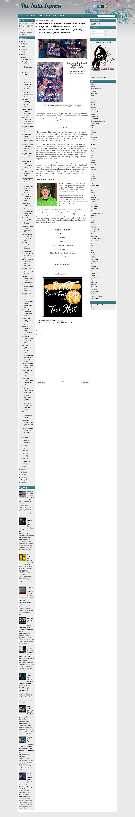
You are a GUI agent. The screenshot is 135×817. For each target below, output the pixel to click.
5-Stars (93, 86)
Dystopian (94, 137)
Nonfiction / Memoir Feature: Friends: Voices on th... (28, 213)
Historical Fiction (96, 172)
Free (92, 153)
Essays (93, 142)
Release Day (94, 231)
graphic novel (95, 162)
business (93, 107)
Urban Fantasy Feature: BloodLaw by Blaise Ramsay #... (27, 76)
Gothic (93, 160)
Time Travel (94, 278)
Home (21, 16)
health (92, 167)
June (24, 450)
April (24, 456)
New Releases (95, 206)
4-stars (93, 84)
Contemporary (95, 118)
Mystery (93, 201)
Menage (93, 195)
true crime (94, 282)
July (24, 448)
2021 (22, 54)
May (24, 453)
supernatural (94, 268)
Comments (96, 35)
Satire (92, 250)
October (25, 440)
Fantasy (93, 148)
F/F (92, 146)
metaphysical (95, 197)
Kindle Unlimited (95, 181)
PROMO (93, 227)
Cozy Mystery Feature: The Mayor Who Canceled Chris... (26, 348)
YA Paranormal (95, 291)
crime (92, 125)
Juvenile (93, 178)
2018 (22, 469)
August (25, 445)
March (24, 458)
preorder (93, 225)
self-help (93, 257)
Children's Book (95, 112)
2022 (22, 52)
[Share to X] (62, 321)
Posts (95, 31)
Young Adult (94, 298)
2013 (22, 482)
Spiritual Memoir (95, 264)
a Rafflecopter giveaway (62, 274)
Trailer (92, 280)
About (26, 16)
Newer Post (40, 382)
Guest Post (94, 165)
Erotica (93, 139)
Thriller (93, 275)
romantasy (94, 236)
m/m (92, 188)
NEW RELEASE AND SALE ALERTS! (47, 16)
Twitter (62, 241)
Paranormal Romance (97, 213)
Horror (92, 174)
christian (93, 114)
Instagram (62, 249)
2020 (22, 57)
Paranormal (94, 211)
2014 (22, 480)
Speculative (94, 261)
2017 (22, 472)
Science (93, 254)
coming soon (94, 116)
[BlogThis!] (61, 321)
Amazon (62, 268)
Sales (92, 248)
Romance (93, 234)
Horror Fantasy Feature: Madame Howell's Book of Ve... (27, 138)
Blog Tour (93, 100)
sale (92, 245)
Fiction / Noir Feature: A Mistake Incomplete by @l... (27, 330)
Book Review (94, 105)
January (25, 464)
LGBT (92, 183)
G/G (92, 155)
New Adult (94, 204)
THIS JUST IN (62, 16)
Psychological (95, 229)
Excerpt (93, 144)
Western (93, 284)
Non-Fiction (94, 208)
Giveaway (94, 158)
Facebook (62, 238)
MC (92, 190)
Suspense (94, 271)
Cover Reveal (95, 123)
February (25, 461)
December (25, 59)
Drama (93, 135)
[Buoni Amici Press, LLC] (103, 42)
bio (92, 98)
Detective (93, 132)
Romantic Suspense (96, 241)
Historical (93, 169)
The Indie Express (41, 6)
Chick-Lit (93, 109)
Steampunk (94, 266)
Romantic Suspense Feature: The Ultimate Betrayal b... (26, 102)
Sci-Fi (92, 252)
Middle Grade (95, 199)
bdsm (92, 95)
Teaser (93, 273)
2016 (22, 474)
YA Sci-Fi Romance (96, 296)
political (93, 222)
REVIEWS (33, 16)
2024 (22, 46)
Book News (94, 102)
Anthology (94, 91)
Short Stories (94, 259)
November (25, 437)
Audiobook (94, 93)
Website (62, 234)
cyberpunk (94, 128)
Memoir (93, 192)
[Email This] (59, 321)
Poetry (93, 220)
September (26, 442)
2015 (22, 477)
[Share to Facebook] (64, 321)
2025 (22, 44)
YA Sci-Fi (93, 294)
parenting (93, 215)
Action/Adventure (96, 88)
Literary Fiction (95, 185)
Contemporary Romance (98, 121)
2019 (22, 467)
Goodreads (62, 257)
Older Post (85, 382)
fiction (92, 151)
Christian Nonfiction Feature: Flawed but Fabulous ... (27, 365)
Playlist (93, 218)
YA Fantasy (94, 289)
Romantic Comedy (96, 238)
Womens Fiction (95, 287)
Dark (92, 130)
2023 (22, 49)
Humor (93, 176)
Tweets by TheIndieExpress (99, 305)
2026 (22, 41)
